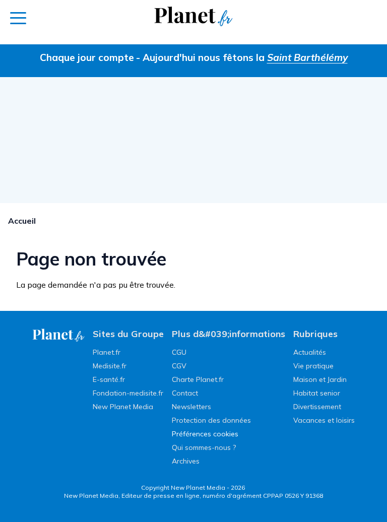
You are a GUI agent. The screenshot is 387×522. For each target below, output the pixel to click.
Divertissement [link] (317, 406)
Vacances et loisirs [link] (324, 420)
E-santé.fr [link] (109, 379)
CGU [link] (179, 352)
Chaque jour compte (87, 57)
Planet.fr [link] (106, 352)
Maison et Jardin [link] (320, 379)
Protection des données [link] (211, 420)
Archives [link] (186, 461)
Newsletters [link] (191, 406)
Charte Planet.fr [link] (198, 379)
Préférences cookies (205, 433)
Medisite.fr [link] (109, 365)
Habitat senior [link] (316, 393)
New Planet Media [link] (123, 406)
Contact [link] (185, 393)
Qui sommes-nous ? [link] (204, 447)
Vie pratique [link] (313, 365)
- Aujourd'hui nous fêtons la (242, 57)
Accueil (22, 221)
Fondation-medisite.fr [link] (128, 393)
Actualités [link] (309, 352)
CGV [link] (179, 365)
